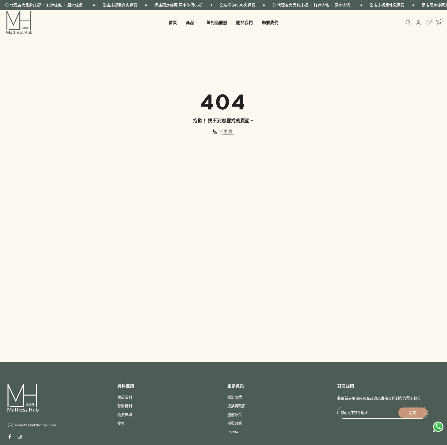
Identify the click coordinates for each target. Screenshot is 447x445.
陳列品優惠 (216, 22)
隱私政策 (234, 423)
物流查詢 (124, 414)
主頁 (228, 131)
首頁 (173, 22)
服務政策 (234, 414)
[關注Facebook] (10, 437)
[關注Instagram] (19, 437)
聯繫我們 (270, 22)
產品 (190, 22)
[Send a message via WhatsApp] (438, 427)
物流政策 (234, 397)
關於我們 (244, 22)
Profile (232, 432)
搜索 (121, 423)
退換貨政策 (236, 406)
